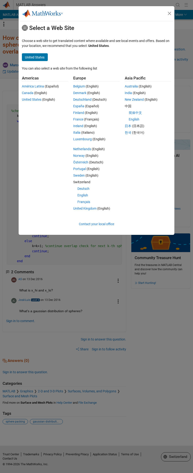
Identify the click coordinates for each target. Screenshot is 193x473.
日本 (128, 126)
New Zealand (134, 99)
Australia (131, 86)
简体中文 (135, 113)
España (78, 106)
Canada (27, 93)
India (128, 93)
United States (31, 99)
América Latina (33, 86)
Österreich (80, 162)
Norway (79, 156)
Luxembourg (82, 139)
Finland (78, 113)
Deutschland (82, 99)
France (78, 119)
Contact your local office (96, 224)
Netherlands (82, 149)
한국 (128, 132)
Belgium (79, 86)
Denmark (79, 93)
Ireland (78, 126)
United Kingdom (84, 208)
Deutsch (83, 189)
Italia (76, 132)
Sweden (79, 175)
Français (83, 202)
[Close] (169, 13)
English (82, 195)
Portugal (79, 169)
